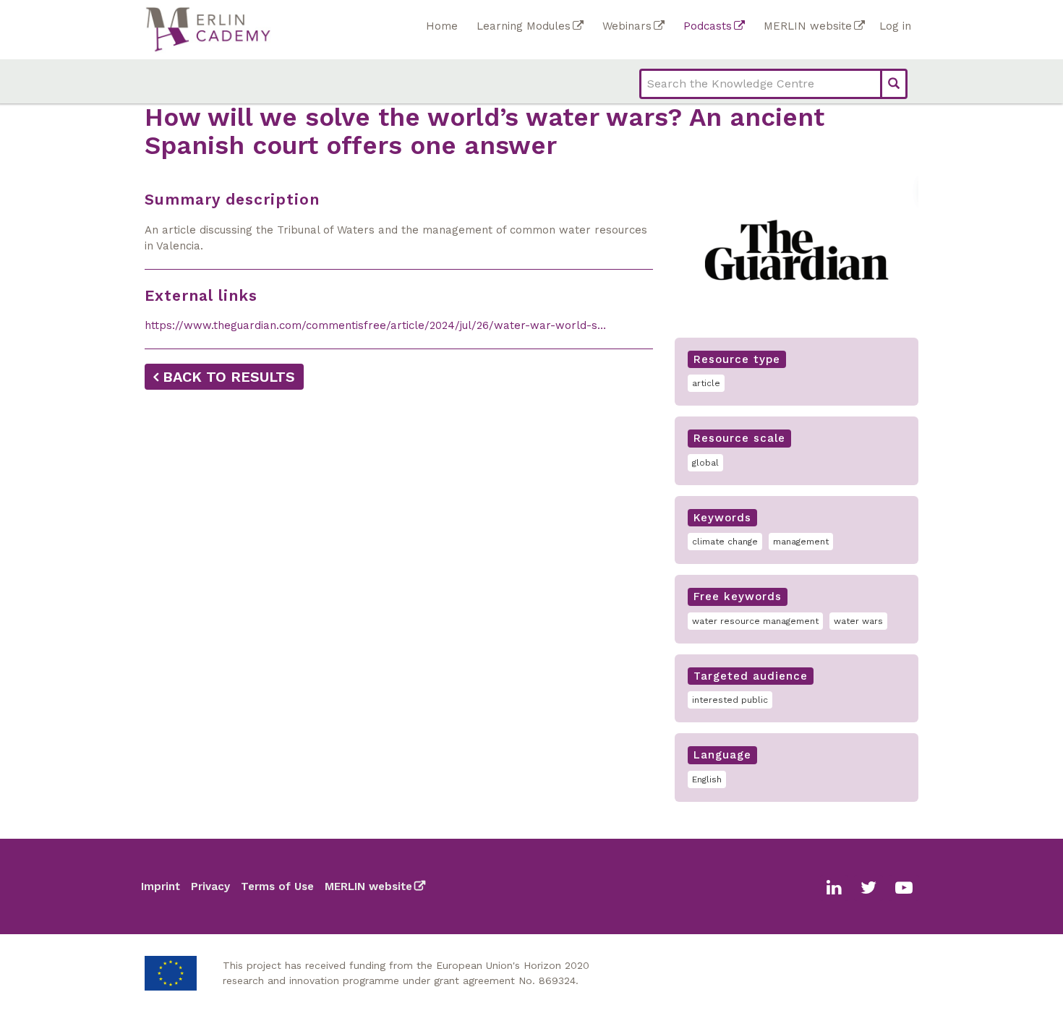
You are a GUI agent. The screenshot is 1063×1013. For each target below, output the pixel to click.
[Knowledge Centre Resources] (282, 30)
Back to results (229, 376)
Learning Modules (524, 26)
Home (442, 26)
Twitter (868, 888)
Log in (895, 26)
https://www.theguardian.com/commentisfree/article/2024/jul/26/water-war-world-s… (375, 325)
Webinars (627, 26)
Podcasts (707, 26)
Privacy (210, 886)
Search (894, 84)
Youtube (904, 888)
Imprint (160, 886)
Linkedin (834, 888)
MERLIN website (808, 26)
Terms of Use (277, 886)
